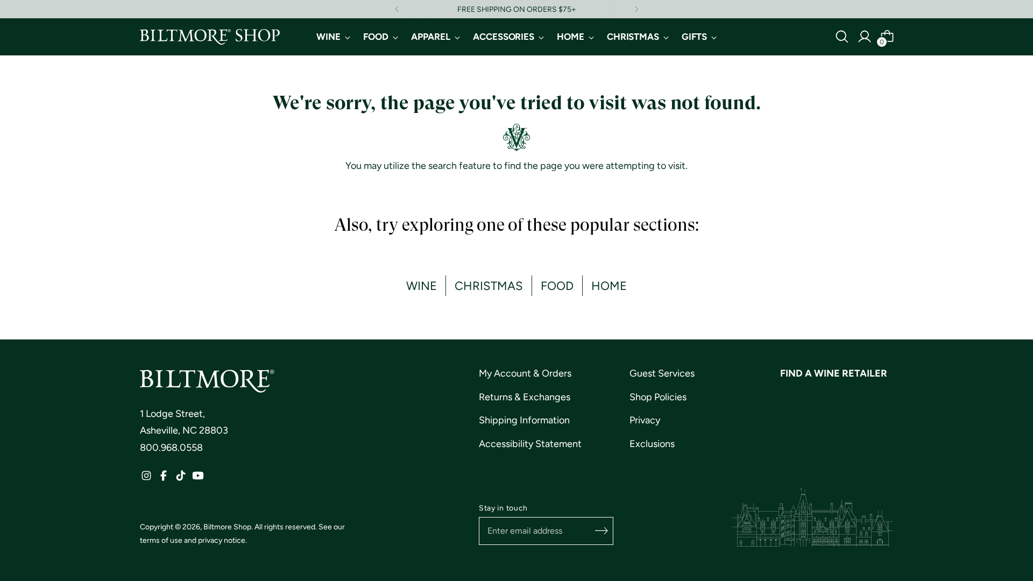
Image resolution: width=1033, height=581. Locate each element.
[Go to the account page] (864, 36)
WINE (421, 286)
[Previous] (397, 9)
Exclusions (652, 444)
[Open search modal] (842, 36)
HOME (609, 286)
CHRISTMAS (489, 286)
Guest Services (662, 373)
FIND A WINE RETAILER (833, 373)
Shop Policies (658, 397)
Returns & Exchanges (524, 397)
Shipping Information (524, 420)
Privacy (644, 420)
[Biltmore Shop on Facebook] (163, 478)
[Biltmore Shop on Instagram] (146, 478)
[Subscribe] (601, 531)
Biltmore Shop (227, 526)
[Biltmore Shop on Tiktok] (180, 478)
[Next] (636, 9)
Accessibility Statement (530, 444)
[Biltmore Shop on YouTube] (198, 478)
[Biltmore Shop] (210, 37)
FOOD (557, 286)
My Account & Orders (525, 373)
